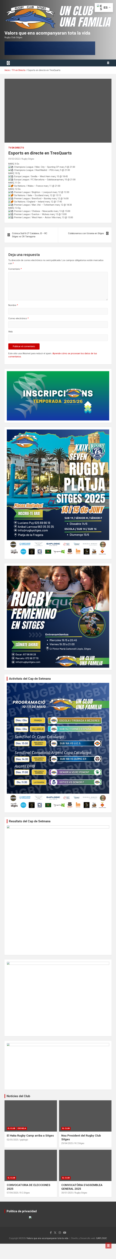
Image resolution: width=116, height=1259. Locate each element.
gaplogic (24, 1139)
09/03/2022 (14, 159)
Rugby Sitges (28, 159)
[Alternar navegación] (8, 63)
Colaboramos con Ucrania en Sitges (86, 233)
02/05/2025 (12, 1139)
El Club (11, 1128)
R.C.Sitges (79, 1143)
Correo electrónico (18, 318)
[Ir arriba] (108, 1245)
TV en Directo (16, 148)
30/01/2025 (67, 1193)
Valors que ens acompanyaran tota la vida (47, 33)
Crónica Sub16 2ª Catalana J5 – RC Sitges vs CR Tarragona (29, 235)
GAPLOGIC (101, 1238)
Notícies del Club (18, 1096)
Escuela (22, 1128)
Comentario (15, 269)
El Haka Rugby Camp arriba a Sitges (30, 1135)
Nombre (13, 305)
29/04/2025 (67, 1143)
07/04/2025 (12, 1193)
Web (10, 331)
